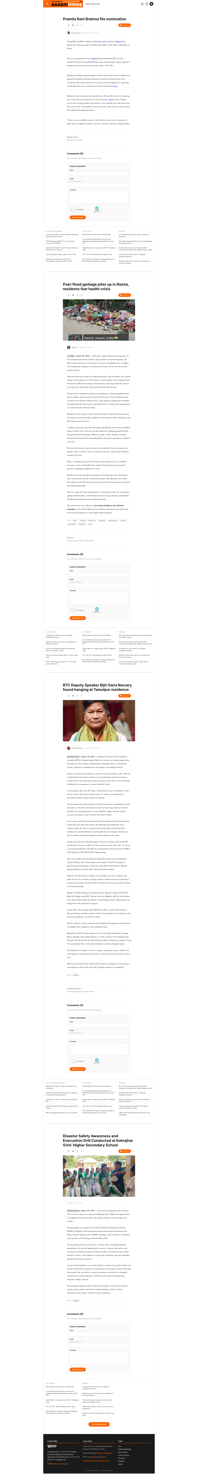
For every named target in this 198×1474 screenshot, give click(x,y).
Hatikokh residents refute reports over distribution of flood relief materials (134, 262)
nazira (75, 520)
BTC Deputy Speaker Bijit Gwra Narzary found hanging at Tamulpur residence (135, 242)
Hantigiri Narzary (76, 33)
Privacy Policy (123, 1452)
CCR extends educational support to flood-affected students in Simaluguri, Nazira (60, 649)
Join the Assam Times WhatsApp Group (96, 1460)
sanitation (123, 520)
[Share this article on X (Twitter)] (77, 25)
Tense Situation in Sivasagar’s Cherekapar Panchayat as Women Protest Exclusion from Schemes (98, 260)
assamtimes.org (61, 1459)
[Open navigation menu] (47, 3)
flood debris (82, 524)
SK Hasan (74, 347)
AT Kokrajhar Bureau (77, 748)
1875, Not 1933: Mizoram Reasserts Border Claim (97, 254)
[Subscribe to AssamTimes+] (151, 4)
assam (90, 524)
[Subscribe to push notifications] (142, 4)
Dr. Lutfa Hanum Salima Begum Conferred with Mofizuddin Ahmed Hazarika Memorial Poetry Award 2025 (98, 241)
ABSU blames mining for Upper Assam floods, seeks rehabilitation (61, 1087)
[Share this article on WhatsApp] (68, 25)
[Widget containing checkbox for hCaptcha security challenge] (85, 209)
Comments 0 (125, 25)
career (115, 86)
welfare (111, 99)
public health (71, 524)
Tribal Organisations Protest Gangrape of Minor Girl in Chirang (62, 1107)
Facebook (102, 1457)
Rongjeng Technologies (104, 1453)
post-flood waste (112, 520)
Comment (73, 190)
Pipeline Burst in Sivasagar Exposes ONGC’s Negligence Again (99, 249)
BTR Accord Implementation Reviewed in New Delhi (61, 1113)
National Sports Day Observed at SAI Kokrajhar (96, 234)
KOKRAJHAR (73, 756)
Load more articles (99, 1424)
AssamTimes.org (52, 1451)
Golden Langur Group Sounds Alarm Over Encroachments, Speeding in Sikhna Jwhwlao (59, 260)
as (83, 103)
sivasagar (82, 520)
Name (71, 170)
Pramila (118, 41)
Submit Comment (77, 217)
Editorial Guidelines (124, 1449)
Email (76, 180)
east (103, 41)
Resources (121, 1458)
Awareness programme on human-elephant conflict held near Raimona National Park (62, 235)
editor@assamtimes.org (60, 1463)
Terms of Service (123, 1455)
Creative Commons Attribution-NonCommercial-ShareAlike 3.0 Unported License (62, 1454)
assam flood (102, 520)
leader (93, 58)
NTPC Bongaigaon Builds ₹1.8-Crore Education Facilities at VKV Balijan (60, 242)
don (68, 123)
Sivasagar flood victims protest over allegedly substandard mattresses (132, 255)
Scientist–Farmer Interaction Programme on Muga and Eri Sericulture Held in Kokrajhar (62, 1094)
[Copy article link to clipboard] (81, 25)
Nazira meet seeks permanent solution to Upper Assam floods (62, 656)
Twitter (94, 1457)
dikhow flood (92, 520)
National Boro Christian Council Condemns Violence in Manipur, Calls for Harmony (62, 249)
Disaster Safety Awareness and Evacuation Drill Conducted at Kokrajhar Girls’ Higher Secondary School (135, 249)
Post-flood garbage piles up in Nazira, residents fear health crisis (134, 235)
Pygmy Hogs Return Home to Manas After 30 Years (61, 254)
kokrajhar (75, 975)
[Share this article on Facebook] (73, 25)
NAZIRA (71, 356)
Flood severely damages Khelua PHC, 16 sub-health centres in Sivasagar (61, 663)
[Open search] (147, 4)
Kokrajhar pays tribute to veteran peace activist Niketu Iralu (62, 1100)
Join (119, 1446)
